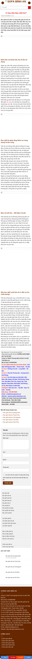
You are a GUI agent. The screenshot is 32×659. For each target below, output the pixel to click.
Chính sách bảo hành (8, 546)
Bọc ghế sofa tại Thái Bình (11, 419)
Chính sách (5, 541)
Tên (4, 452)
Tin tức (12, 15)
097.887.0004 (19, 625)
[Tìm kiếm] (29, 7)
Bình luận (6, 438)
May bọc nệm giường (8, 538)
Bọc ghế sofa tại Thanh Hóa (11, 415)
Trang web (6, 467)
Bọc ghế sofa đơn (7, 498)
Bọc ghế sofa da (6, 495)
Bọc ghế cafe (5, 493)
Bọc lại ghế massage (7, 508)
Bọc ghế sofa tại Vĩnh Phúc (11, 422)
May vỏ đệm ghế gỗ (7, 533)
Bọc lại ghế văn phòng (8, 510)
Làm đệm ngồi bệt (7, 525)
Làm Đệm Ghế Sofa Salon (9, 523)
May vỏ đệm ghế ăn (7, 531)
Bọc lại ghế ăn (6, 505)
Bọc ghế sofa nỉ (6, 503)
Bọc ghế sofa (6, 490)
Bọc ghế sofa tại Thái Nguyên (12, 417)
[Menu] (2, 3)
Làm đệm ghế (5, 515)
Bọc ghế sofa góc (6, 500)
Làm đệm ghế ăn (6, 518)
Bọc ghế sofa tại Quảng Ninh (11, 412)
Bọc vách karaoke (7, 512)
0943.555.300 (10, 625)
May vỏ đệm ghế (7, 528)
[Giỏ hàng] (29, 3)
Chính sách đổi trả (7, 544)
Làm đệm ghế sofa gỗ (8, 520)
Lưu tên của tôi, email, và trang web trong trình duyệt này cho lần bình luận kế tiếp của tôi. (16, 477)
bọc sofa (9, 102)
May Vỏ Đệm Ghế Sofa (8, 536)
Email (5, 459)
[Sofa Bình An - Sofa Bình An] (16, 3)
